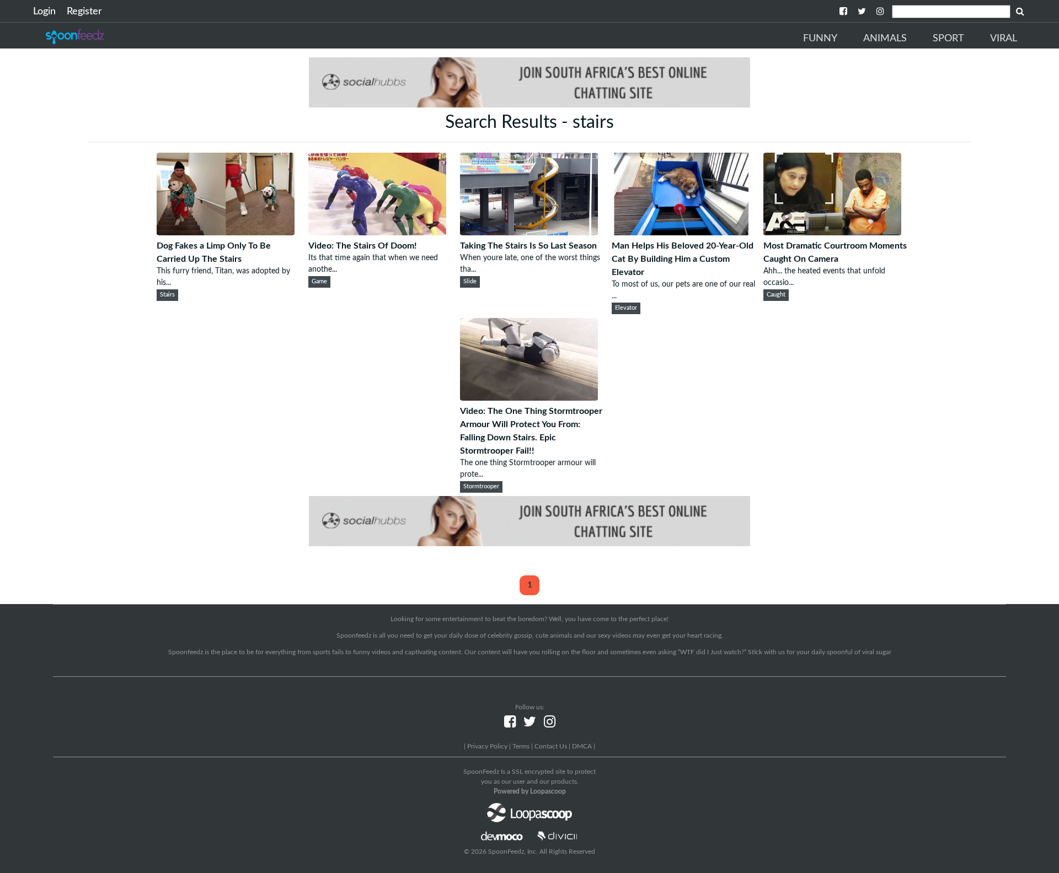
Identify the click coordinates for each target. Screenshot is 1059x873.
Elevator (626, 308)
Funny (820, 39)
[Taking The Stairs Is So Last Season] (529, 232)
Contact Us (550, 746)
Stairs (167, 295)
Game (319, 281)
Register (84, 12)
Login (44, 12)
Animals (885, 39)
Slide (470, 281)
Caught (776, 295)
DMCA (582, 746)
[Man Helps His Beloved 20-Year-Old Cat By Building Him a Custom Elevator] (681, 232)
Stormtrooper (481, 486)
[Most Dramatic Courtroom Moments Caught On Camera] (832, 232)
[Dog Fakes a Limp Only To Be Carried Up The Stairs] (226, 232)
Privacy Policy (487, 746)
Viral (1003, 39)
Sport (948, 39)
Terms (521, 746)
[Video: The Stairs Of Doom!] (377, 232)
